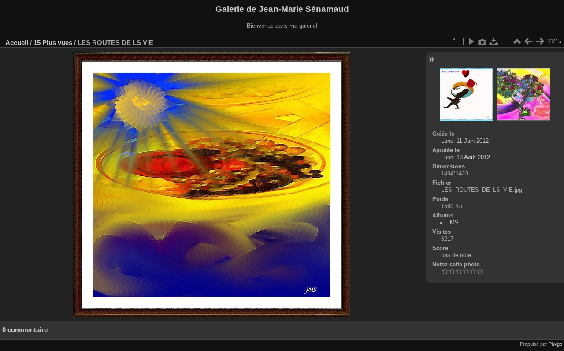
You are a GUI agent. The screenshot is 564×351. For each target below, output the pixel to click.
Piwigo (555, 344)
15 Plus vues (52, 42)
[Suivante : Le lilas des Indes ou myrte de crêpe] (539, 41)
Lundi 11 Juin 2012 (465, 141)
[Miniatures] (517, 41)
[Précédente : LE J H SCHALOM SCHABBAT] (528, 41)
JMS (453, 222)
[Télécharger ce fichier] (494, 41)
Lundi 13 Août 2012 (465, 157)
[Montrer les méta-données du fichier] (482, 41)
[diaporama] (471, 41)
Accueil (16, 42)
